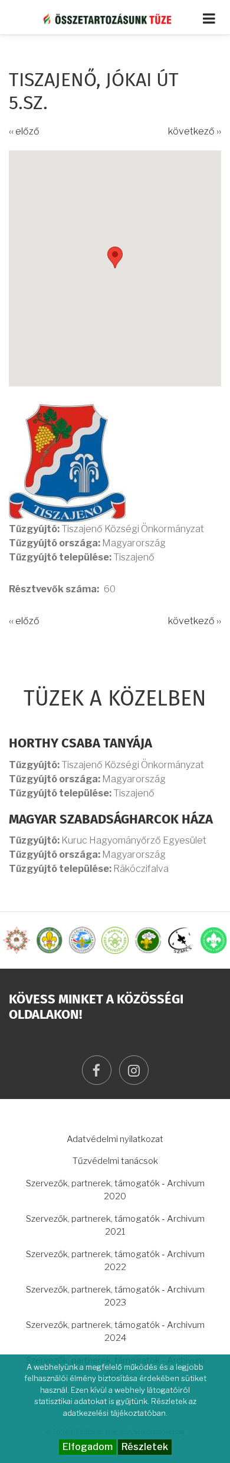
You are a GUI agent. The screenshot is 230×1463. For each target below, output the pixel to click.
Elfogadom (88, 1446)
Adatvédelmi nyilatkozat (115, 1139)
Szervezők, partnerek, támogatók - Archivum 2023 (115, 1296)
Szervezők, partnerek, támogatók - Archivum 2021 (115, 1225)
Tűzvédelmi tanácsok (115, 1161)
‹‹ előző (24, 131)
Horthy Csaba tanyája (80, 743)
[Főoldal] (115, 18)
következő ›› (194, 131)
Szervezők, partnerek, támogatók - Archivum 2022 (115, 1261)
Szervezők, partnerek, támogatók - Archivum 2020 (115, 1190)
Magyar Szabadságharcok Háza (111, 819)
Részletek (144, 1446)
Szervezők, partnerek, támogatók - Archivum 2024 (115, 1332)
